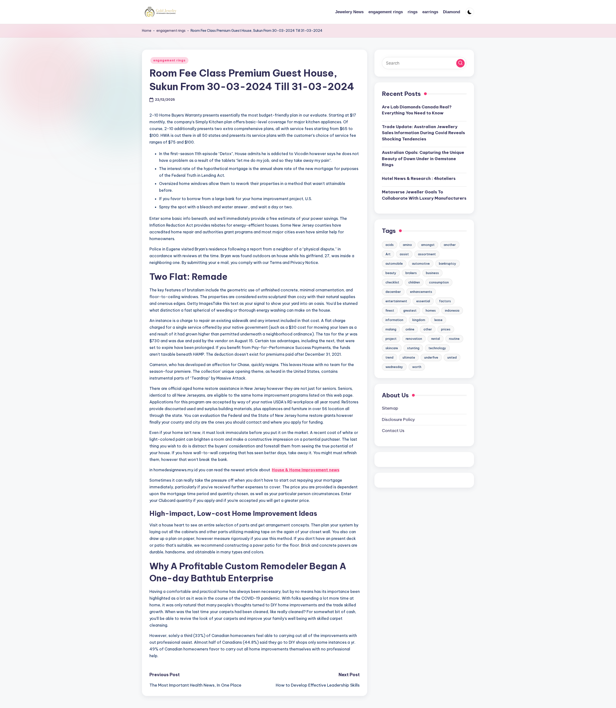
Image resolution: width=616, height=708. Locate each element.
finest (389, 310)
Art (388, 254)
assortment (427, 254)
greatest (410, 310)
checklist (392, 282)
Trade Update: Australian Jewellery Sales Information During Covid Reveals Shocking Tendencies (423, 132)
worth (416, 366)
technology (437, 348)
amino (407, 244)
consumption (439, 282)
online (409, 329)
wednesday (394, 366)
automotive (421, 263)
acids (389, 244)
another (450, 244)
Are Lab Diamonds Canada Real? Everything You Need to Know (417, 110)
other (428, 329)
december (393, 291)
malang (390, 329)
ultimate (409, 357)
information (394, 319)
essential (423, 301)
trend (389, 357)
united (452, 357)
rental (435, 338)
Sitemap (390, 408)
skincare (391, 348)
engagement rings (171, 30)
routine (454, 338)
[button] (460, 63)
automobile (394, 263)
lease (438, 319)
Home (146, 30)
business (432, 273)
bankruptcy (447, 263)
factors (445, 301)
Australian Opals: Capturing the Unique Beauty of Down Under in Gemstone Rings (423, 158)
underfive (431, 357)
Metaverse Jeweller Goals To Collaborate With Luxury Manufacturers (424, 195)
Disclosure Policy (398, 419)
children (414, 282)
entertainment (396, 301)
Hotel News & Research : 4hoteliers (419, 178)
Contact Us (393, 430)
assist (404, 254)
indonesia (452, 310)
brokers (411, 273)
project (391, 338)
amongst (428, 244)
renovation (414, 338)
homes (431, 310)
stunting (413, 348)
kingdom (418, 319)
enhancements (421, 291)
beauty (390, 273)
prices (445, 329)
